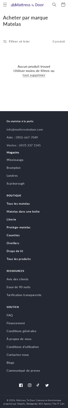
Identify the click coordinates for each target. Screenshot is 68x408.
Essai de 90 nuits (18, 287)
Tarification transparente (24, 295)
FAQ (10, 315)
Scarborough (16, 183)
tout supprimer (34, 75)
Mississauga (15, 160)
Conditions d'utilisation (23, 347)
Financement (16, 323)
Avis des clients (18, 279)
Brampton (14, 167)
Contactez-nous (18, 354)
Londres (12, 175)
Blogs (10, 362)
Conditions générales (21, 331)
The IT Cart (58, 403)
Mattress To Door (25, 400)
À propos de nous (19, 339)
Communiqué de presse (23, 370)
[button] (5, 4)
